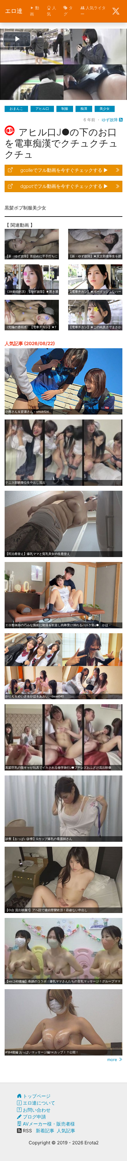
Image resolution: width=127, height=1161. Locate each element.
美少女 (105, 108)
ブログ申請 (34, 1117)
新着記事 (45, 1131)
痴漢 (83, 108)
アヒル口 (42, 108)
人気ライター (93, 10)
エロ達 (14, 10)
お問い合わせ (36, 1110)
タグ (68, 10)
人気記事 (66, 1131)
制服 (64, 108)
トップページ (36, 1096)
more (112, 1059)
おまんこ (16, 108)
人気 (51, 10)
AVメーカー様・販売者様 (48, 1124)
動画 (34, 10)
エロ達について (38, 1103)
